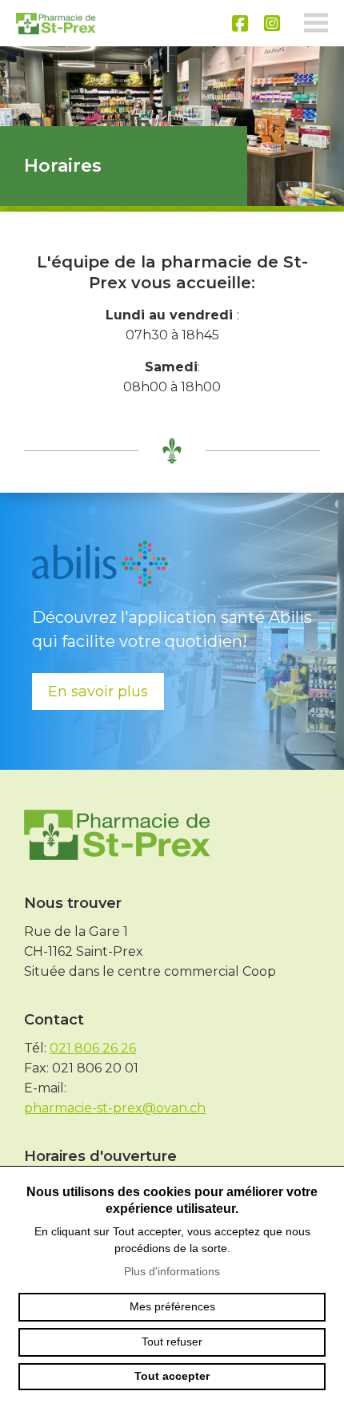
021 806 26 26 (93, 1048)
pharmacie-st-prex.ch (56, 23)
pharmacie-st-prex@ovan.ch (115, 1108)
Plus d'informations (172, 1271)
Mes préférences (172, 1306)
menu (316, 23)
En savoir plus (98, 691)
